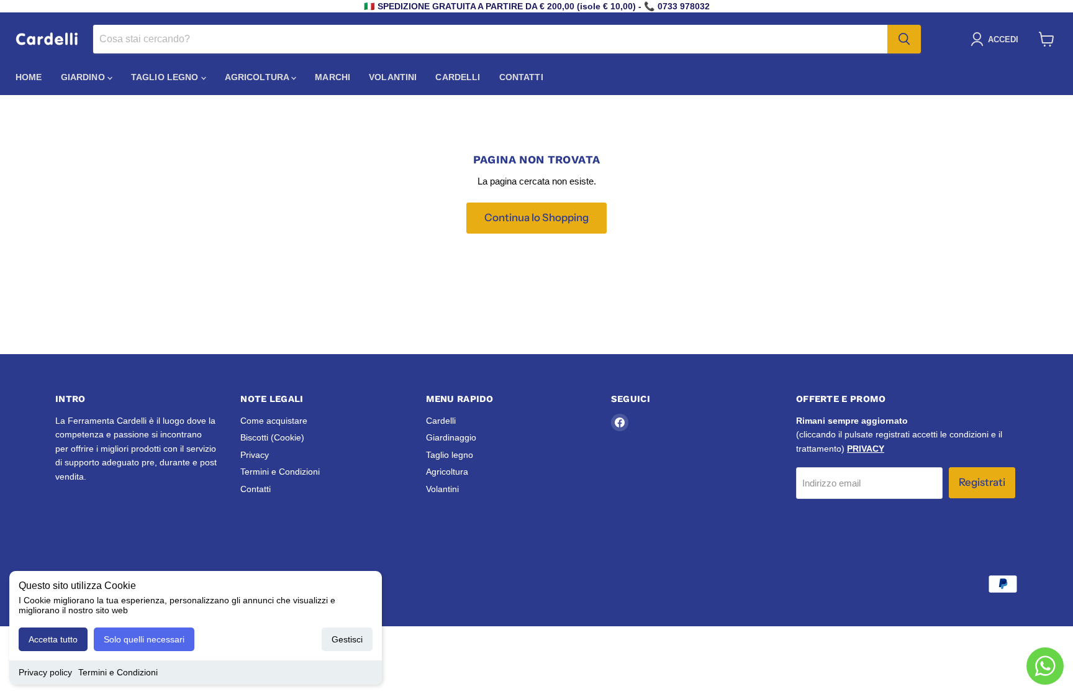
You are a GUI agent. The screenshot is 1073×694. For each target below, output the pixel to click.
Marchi (332, 77)
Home (29, 77)
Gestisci (347, 639)
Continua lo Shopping (536, 217)
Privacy (254, 455)
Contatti (521, 77)
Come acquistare (273, 421)
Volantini (393, 77)
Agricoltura (258, 77)
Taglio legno (166, 77)
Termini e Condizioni (118, 672)
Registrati (982, 482)
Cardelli (457, 77)
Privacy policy (45, 672)
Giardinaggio (451, 437)
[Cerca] (904, 39)
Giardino (84, 77)
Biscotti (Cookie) (272, 437)
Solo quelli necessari (144, 639)
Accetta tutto (53, 639)
